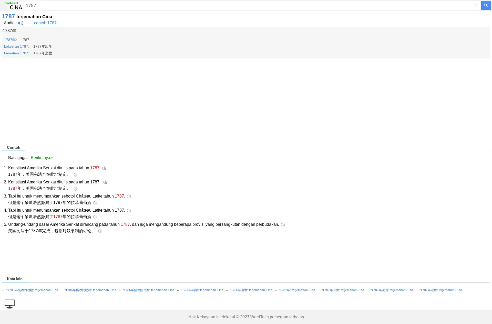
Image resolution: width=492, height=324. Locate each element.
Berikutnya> (42, 157)
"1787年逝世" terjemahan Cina (440, 290)
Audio (9, 23)
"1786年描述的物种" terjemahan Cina (90, 290)
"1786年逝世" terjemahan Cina (251, 290)
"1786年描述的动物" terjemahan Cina (32, 290)
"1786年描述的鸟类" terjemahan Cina (149, 290)
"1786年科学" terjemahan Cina (202, 290)
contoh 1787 (45, 23)
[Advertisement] (155, 104)
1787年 (9, 30)
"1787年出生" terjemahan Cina (343, 290)
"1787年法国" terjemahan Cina (392, 290)
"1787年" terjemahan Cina (297, 290)
